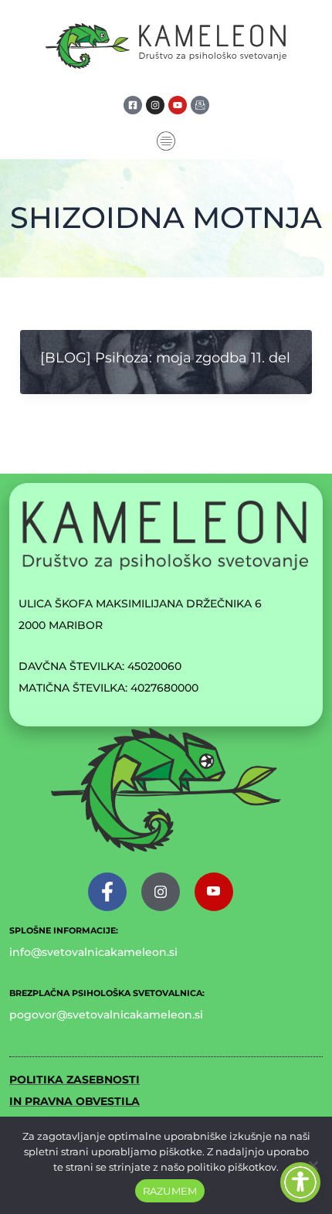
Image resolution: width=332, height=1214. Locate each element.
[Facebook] (107, 891)
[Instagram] (160, 891)
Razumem (170, 1191)
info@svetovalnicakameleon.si (93, 952)
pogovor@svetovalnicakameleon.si (106, 1015)
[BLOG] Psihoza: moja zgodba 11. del (165, 357)
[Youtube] (214, 891)
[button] (166, 142)
